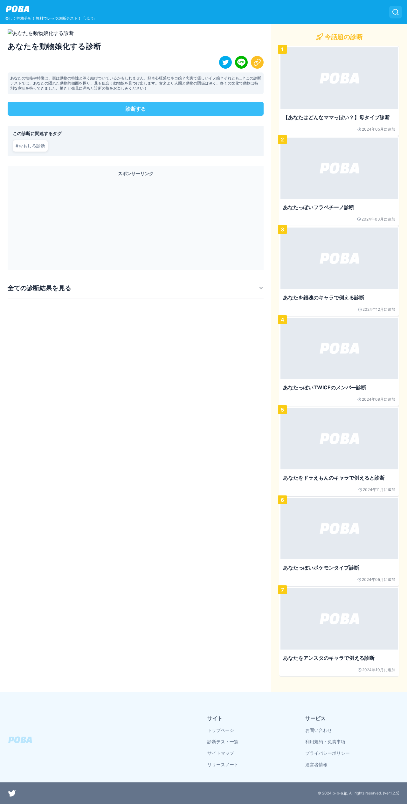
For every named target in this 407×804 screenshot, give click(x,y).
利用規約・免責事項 (325, 741)
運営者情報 (316, 764)
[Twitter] (12, 793)
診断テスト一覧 (222, 741)
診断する (136, 109)
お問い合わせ (318, 730)
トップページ (220, 730)
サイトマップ (220, 753)
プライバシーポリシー (327, 753)
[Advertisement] (136, 221)
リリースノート (222, 764)
